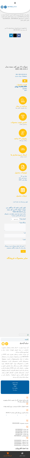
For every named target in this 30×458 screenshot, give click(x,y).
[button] (15, 3)
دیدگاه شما (22, 222)
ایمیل (24, 239)
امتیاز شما (23, 219)
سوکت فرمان (14, 28)
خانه (26, 28)
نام (25, 233)
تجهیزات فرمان (21, 28)
